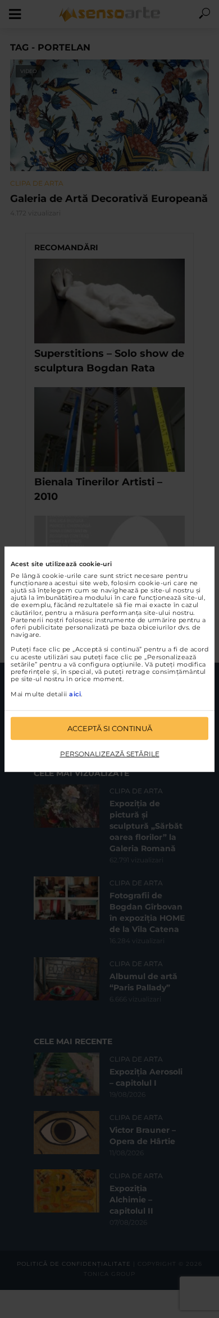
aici (75, 693)
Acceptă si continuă (109, 728)
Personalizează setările (109, 754)
